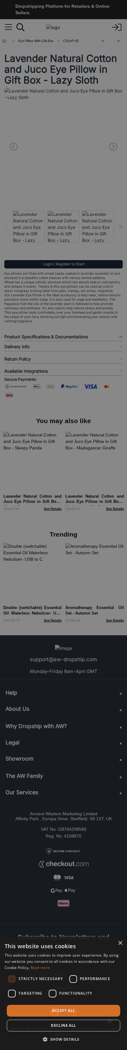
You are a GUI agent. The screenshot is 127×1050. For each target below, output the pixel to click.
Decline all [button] (63, 1025)
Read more (40, 967)
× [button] (120, 943)
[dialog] (63, 993)
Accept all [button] (63, 1010)
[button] (63, 1039)
